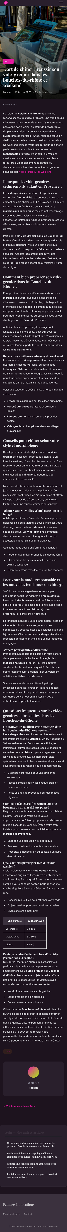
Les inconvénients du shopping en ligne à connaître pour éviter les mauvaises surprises (32, 1155)
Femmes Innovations (18, 1204)
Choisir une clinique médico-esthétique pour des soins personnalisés (31, 1165)
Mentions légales (11, 1214)
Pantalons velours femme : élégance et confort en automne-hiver (32, 1176)
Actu (8, 61)
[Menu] (61, 2)
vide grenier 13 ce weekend (35, 171)
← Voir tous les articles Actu (19, 1106)
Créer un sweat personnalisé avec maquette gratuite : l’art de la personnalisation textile (31, 1144)
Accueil (6, 104)
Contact (28, 1214)
